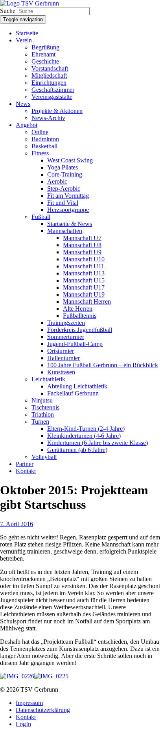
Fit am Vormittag (68, 195)
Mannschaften (64, 231)
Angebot (26, 125)
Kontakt (26, 471)
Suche (7, 10)
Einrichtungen (48, 82)
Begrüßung (45, 47)
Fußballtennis (79, 315)
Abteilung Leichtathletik (77, 386)
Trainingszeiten (66, 322)
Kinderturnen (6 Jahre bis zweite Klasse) (97, 442)
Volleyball (44, 457)
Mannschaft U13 (84, 273)
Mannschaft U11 (83, 266)
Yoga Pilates (62, 167)
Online (39, 132)
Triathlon (42, 414)
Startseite (27, 33)
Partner (24, 464)
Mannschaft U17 (84, 287)
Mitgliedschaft (49, 75)
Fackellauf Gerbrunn (73, 393)
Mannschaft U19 (84, 294)
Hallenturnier (63, 358)
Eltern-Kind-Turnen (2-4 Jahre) (86, 428)
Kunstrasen (61, 372)
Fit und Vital (62, 202)
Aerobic (57, 181)
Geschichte (45, 61)
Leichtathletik (48, 379)
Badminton (45, 139)
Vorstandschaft (49, 68)
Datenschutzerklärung (43, 710)
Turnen (40, 421)
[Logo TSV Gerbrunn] (29, 3)
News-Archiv (48, 118)
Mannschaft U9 (82, 252)
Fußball (40, 216)
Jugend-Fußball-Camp (75, 344)
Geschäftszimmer (52, 89)
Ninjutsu (42, 400)
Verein (24, 40)
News (23, 103)
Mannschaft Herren (87, 301)
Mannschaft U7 (82, 238)
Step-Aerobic (63, 188)
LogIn (23, 724)
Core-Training (64, 174)
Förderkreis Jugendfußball (79, 329)
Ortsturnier (60, 351)
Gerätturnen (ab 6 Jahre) (77, 449)
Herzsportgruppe (68, 209)
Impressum (29, 702)
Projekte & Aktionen (57, 110)
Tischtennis (45, 407)
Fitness (40, 153)
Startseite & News (69, 223)
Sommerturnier (65, 336)
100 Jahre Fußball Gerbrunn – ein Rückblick (102, 365)
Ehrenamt (43, 54)
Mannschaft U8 (82, 245)
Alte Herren (77, 308)
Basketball (44, 146)
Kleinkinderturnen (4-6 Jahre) (84, 435)
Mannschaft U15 (84, 280)
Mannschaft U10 (84, 259)
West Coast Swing (70, 160)
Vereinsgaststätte (51, 96)
